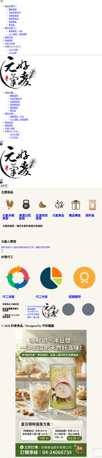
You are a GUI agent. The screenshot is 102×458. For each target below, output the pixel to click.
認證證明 (75, 296)
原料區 (13, 111)
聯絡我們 (9, 125)
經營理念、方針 (17, 117)
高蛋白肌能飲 (25, 217)
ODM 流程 (14, 134)
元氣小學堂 (10, 128)
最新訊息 (9, 123)
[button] (51, 250)
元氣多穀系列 (16, 99)
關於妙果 (9, 114)
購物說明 (14, 96)
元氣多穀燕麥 (8, 217)
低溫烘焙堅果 (42, 217)
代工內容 (14, 137)
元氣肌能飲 (15, 102)
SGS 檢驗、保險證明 (19, 120)
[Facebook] (1, 145)
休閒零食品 (15, 105)
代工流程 (8, 296)
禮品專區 (14, 108)
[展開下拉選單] (15, 93)
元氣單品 (58, 215)
